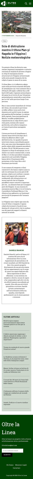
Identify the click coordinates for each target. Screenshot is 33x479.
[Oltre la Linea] (9, 3)
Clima (4, 41)
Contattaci (16, 468)
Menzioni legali (21, 465)
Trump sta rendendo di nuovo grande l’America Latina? (16, 348)
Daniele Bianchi (21, 36)
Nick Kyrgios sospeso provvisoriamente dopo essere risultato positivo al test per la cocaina (14, 323)
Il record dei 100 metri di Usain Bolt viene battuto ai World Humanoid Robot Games (16, 381)
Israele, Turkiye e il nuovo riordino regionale (16, 403)
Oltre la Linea (22, 475)
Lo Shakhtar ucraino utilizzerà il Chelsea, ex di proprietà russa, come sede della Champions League (16, 359)
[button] (26, 3)
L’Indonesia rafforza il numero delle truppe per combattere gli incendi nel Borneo (16, 393)
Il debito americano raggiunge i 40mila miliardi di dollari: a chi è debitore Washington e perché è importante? (15, 336)
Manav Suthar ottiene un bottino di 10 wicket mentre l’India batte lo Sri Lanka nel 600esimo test (16, 370)
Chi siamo (9, 465)
